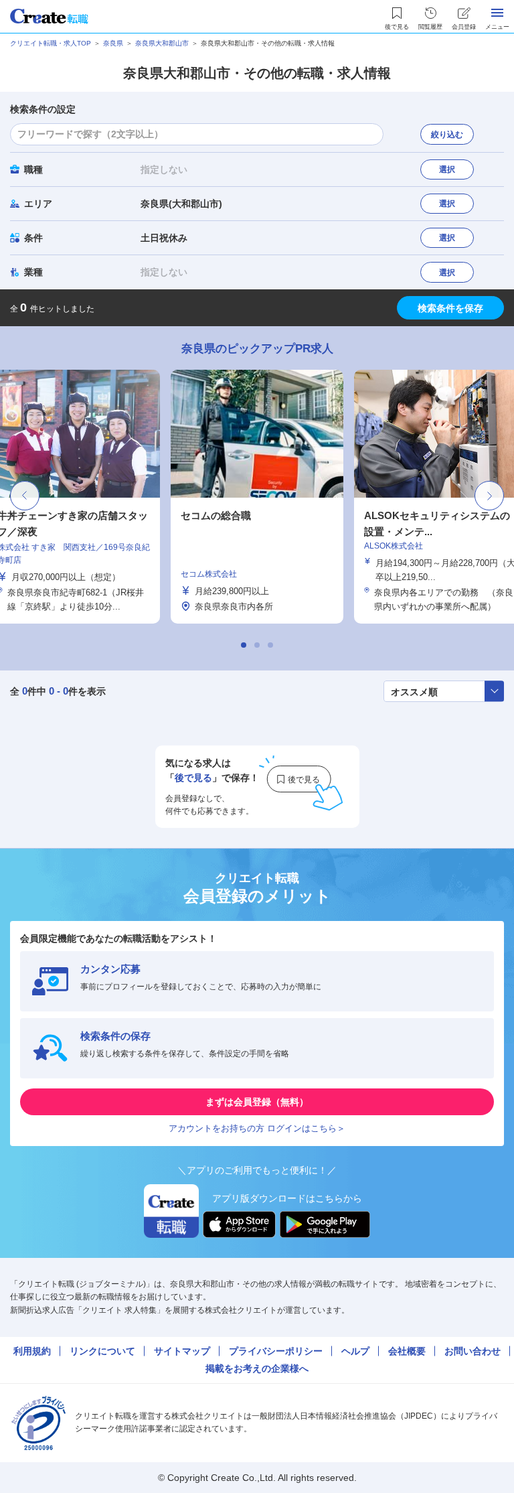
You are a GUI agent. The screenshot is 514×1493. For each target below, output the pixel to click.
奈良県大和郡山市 (162, 43)
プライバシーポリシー (276, 1351)
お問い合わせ (472, 1351)
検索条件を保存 (450, 308)
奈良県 (113, 43)
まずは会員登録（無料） (257, 1101)
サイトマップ (182, 1351)
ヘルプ (355, 1351)
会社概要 (407, 1351)
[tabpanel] (257, 497)
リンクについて (102, 1351)
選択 (447, 169)
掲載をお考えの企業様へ (257, 1368)
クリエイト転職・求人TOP (50, 43)
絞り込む (447, 134)
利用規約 (32, 1351)
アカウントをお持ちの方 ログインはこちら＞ (257, 1128)
